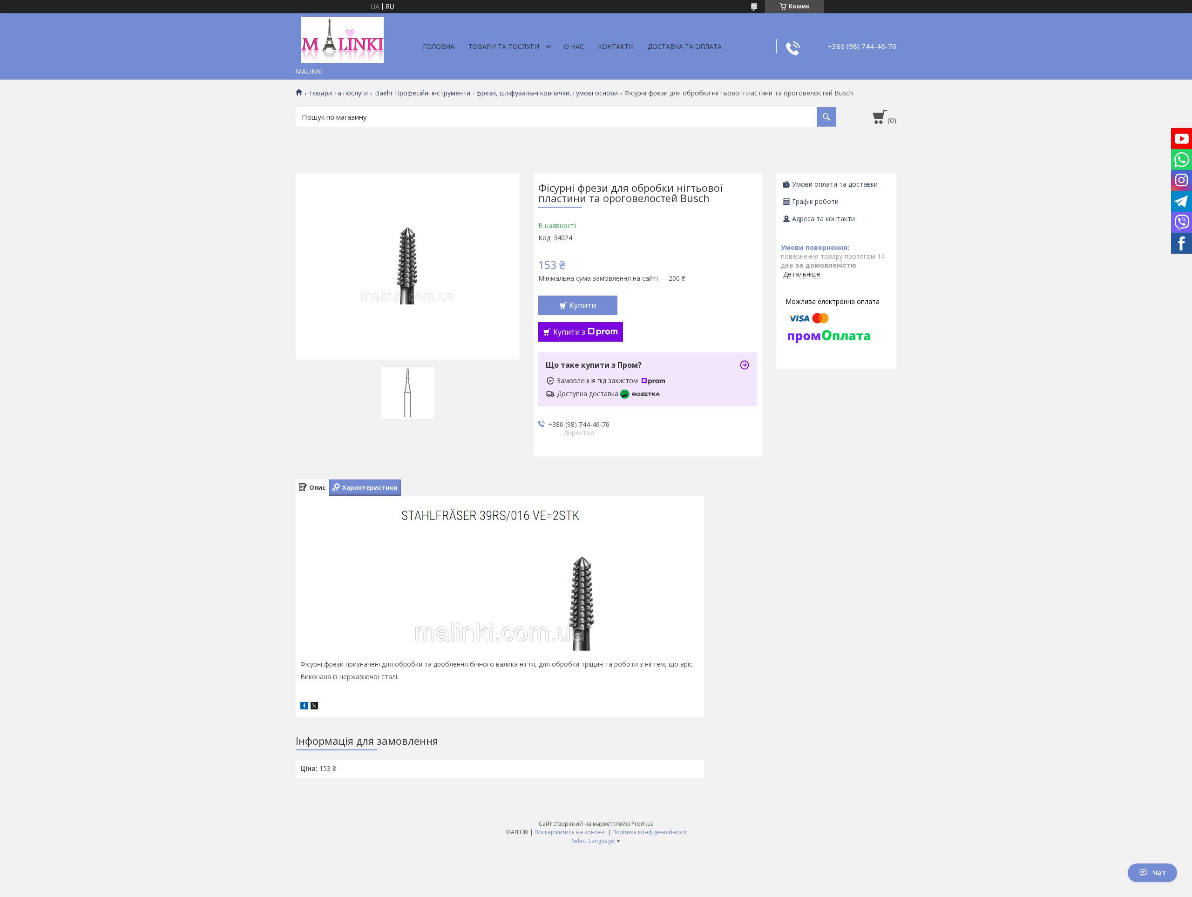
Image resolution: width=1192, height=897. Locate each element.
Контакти (616, 46)
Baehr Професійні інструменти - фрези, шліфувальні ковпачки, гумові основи (496, 93)
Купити (582, 305)
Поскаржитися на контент (570, 832)
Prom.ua (642, 824)
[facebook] (304, 706)
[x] (314, 706)
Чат (1159, 872)
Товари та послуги (503, 46)
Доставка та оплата (685, 46)
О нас (574, 46)
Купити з (569, 332)
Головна (438, 46)
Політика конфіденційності (649, 832)
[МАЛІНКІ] (342, 38)
